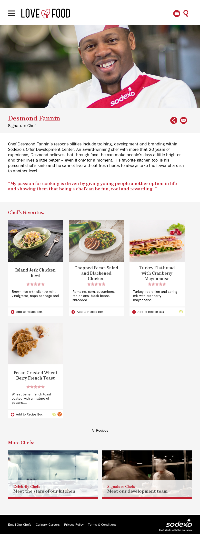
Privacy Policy (74, 524)
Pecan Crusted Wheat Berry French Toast (36, 375)
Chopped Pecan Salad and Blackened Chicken (96, 273)
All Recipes (100, 430)
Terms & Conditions (102, 524)
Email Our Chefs (19, 524)
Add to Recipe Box (29, 312)
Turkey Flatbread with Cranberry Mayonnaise (157, 273)
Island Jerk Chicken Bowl (35, 273)
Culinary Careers (48, 524)
